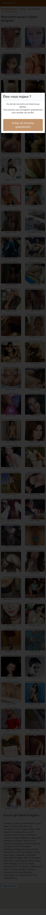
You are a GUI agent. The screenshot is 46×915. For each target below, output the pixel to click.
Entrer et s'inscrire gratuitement (23, 125)
